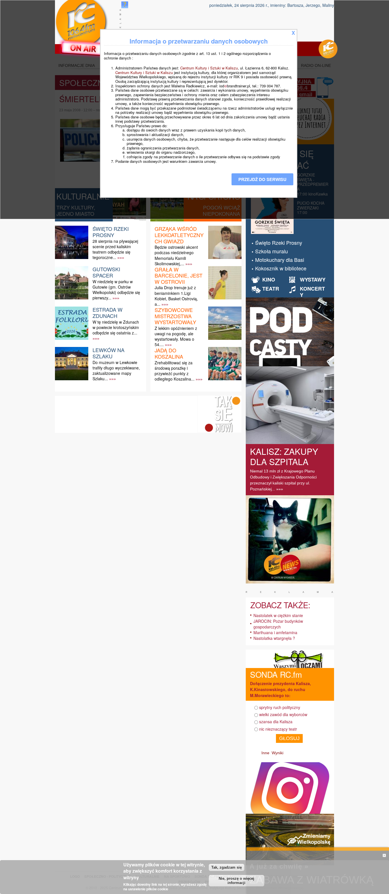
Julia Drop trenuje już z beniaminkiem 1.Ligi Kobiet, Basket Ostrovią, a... (176, 296)
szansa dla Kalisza (275, 721)
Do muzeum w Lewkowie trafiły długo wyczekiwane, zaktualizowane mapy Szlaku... (116, 370)
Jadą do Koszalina (169, 353)
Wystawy (312, 279)
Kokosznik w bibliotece (280, 268)
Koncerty (312, 292)
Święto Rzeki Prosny (111, 232)
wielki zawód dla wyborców (283, 714)
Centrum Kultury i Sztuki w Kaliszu (209, 68)
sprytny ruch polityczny (279, 707)
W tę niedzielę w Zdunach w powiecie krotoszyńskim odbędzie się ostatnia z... (116, 327)
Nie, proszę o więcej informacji (236, 880)
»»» (120, 257)
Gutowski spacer (106, 272)
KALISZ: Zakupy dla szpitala (284, 456)
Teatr (270, 288)
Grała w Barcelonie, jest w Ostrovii (178, 275)
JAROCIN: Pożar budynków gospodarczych (278, 624)
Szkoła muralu (271, 251)
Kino (268, 279)
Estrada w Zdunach (107, 312)
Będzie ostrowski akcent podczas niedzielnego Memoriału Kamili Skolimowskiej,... (176, 255)
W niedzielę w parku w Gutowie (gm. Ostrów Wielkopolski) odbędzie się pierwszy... (116, 290)
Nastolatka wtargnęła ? (274, 638)
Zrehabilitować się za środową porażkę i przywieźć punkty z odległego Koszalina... (175, 371)
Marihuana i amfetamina (275, 632)
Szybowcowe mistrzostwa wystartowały (175, 316)
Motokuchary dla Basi (279, 259)
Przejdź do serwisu (262, 179)
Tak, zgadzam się (226, 867)
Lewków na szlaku (108, 353)
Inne (265, 753)
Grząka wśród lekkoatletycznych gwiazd (179, 234)
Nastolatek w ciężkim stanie (278, 615)
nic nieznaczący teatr (278, 729)
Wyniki (277, 753)
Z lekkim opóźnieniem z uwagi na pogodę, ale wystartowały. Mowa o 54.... (176, 336)
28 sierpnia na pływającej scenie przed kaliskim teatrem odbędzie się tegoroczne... (115, 249)
